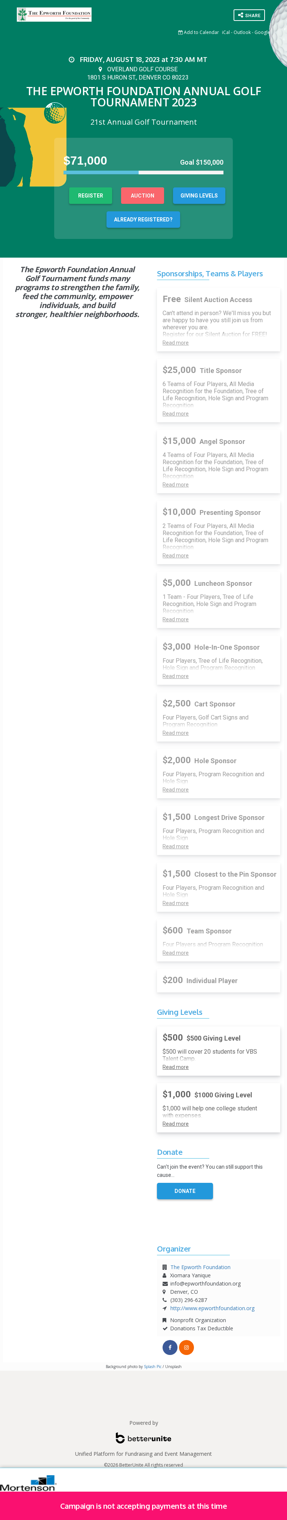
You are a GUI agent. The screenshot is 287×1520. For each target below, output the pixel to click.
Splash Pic (152, 1366)
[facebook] (170, 1347)
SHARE (252, 15)
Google (262, 32)
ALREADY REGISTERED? (143, 220)
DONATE (185, 1191)
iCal (226, 32)
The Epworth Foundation (200, 1267)
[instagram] (186, 1347)
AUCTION (142, 196)
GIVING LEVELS (199, 196)
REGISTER (90, 196)
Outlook (242, 32)
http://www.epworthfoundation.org (212, 1308)
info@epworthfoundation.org (205, 1283)
